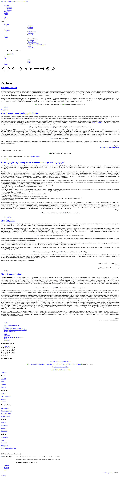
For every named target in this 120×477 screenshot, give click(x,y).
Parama (2, 381)
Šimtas (5, 327)
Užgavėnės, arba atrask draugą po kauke (14, 328)
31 (22, 337)
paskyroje (34, 156)
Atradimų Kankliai (9, 88)
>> (13, 346)
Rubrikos (3, 393)
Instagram (6, 467)
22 (5, 337)
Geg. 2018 (8, 346)
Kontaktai (3, 387)
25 (10, 337)
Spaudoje (3, 399)
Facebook (6, 465)
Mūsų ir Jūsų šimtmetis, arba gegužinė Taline (20, 113)
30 (20, 337)
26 (12, 337)
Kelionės (6, 159)
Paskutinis (6, 340)
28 (16, 337)
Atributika (3, 384)
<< (2, 346)
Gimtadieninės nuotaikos (11, 274)
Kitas (5, 338)
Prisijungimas (4, 445)
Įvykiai (6, 107)
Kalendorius (4, 443)
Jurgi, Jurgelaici (8, 220)
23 (7, 337)
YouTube (6, 468)
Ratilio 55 (3, 379)
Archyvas (3, 401)
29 (18, 337)
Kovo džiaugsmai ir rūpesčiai (11, 325)
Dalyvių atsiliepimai (6, 413)
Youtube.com (4, 425)
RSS (5, 470)
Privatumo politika (107, 472)
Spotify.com (4, 428)
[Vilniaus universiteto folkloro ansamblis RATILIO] (14, 1)
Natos (2, 440)
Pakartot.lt (3, 422)
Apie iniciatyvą (4, 408)
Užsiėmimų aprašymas (6, 411)
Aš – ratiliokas (7, 217)
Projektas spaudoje (5, 416)
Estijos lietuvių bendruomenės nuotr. (109, 147)
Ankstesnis (7, 335)
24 (8, 337)
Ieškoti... (3, 453)
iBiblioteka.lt (4, 431)
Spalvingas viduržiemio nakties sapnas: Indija (15, 330)
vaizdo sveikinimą (97, 122)
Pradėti (6, 334)
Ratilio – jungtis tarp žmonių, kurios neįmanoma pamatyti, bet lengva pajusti (33, 162)
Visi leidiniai (4, 372)
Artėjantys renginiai (6, 396)
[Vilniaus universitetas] (8, 448)
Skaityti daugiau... (5, 109)
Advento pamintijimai (9, 331)
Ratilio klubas (4, 437)
